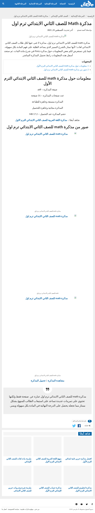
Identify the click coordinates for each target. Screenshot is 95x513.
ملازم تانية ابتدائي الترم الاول (79, 421)
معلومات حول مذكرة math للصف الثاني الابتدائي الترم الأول (61, 66)
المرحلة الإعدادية (35, 4)
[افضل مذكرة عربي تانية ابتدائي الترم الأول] (78, 446)
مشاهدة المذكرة (56, 381)
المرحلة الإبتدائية (50, 4)
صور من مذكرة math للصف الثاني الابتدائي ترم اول (65, 70)
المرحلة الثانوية (20, 4)
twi (87, 504)
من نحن (37, 509)
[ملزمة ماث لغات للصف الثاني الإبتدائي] (17, 446)
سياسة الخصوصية (13, 509)
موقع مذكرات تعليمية (26, 509)
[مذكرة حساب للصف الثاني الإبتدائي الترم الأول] (47, 475)
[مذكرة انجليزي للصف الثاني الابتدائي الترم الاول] (78, 475)
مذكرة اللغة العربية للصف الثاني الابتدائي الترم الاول (41, 120)
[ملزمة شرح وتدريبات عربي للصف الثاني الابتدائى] (17, 475)
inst (76, 504)
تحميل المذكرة (38, 381)
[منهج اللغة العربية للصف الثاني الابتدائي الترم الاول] (47, 446)
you (81, 504)
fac (92, 504)
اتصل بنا (4, 509)
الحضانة (63, 4)
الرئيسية (71, 4)
